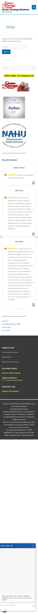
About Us (5, 321)
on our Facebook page (9, 380)
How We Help (6, 327)
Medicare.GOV (6, 357)
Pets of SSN (6, 330)
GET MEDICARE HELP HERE (11, 324)
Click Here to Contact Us (19, 75)
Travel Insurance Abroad (10, 352)
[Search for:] (14, 47)
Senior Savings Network (15, 9)
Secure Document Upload (10, 362)
